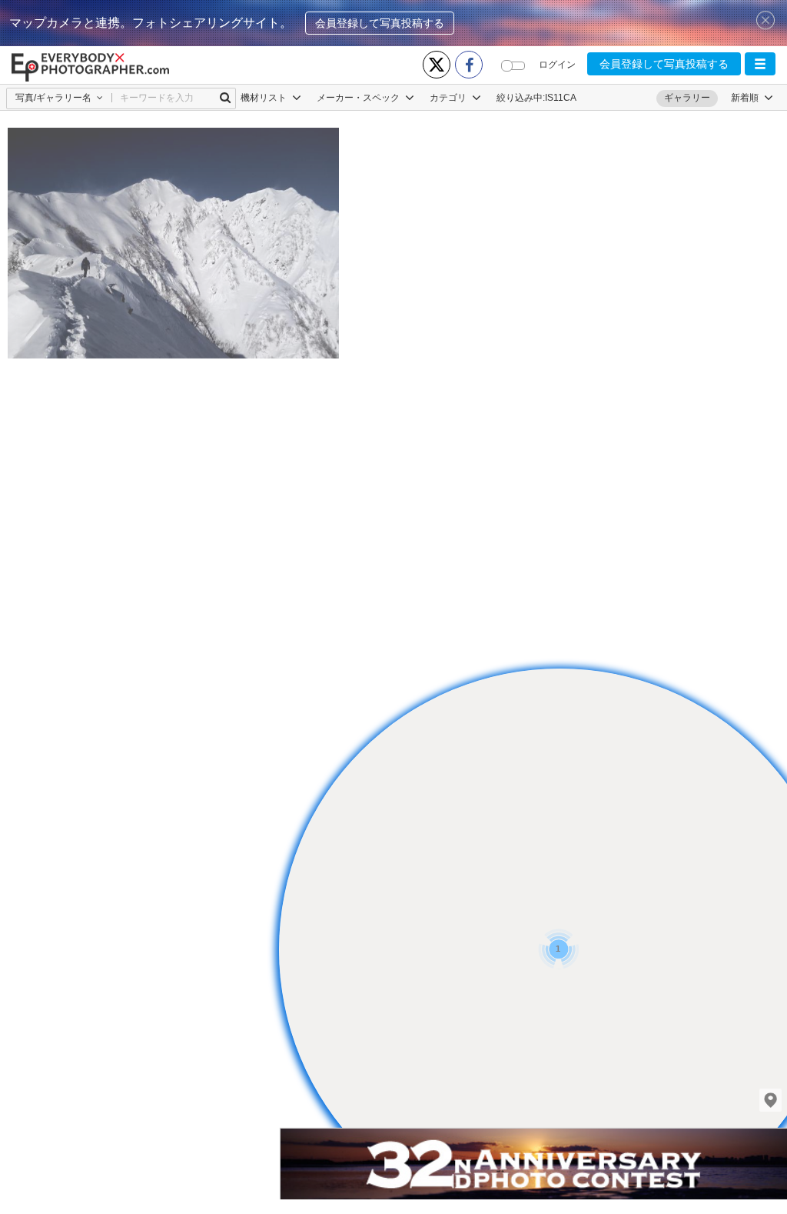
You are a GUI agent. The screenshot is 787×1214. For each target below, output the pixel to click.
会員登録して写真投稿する (379, 23)
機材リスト (265, 97)
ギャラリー (687, 97)
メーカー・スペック (359, 97)
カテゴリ (449, 97)
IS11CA (560, 97)
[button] (760, 63)
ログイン (557, 64)
